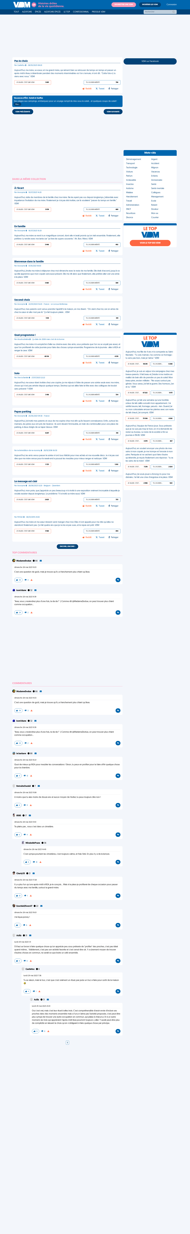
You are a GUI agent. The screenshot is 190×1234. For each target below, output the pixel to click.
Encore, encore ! (67, 546)
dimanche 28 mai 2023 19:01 (25, 913)
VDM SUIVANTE (113, 112)
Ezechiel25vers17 (24, 906)
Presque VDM (98, 12)
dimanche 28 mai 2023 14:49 (35, 849)
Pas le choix (21, 61)
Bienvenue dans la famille (29, 261)
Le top (67, 12)
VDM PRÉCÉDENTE (22, 112)
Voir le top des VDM (150, 243)
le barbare (21, 754)
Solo (17, 373)
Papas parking (22, 412)
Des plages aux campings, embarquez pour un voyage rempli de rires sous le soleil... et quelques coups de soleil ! (65, 101)
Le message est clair (25, 481)
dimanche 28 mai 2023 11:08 (25, 793)
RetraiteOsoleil (23, 786)
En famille (19, 226)
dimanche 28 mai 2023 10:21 (25, 760)
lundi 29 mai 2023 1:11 (22, 942)
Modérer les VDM (150, 5)
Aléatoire (27, 12)
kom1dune (21, 590)
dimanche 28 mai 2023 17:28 (25, 880)
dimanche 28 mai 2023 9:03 (25, 567)
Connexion (172, 5)
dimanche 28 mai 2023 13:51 (25, 822)
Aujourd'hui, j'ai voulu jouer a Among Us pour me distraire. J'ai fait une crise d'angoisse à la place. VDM (149, 475)
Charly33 (20, 874)
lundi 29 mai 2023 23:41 (41, 1006)
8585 (18, 816)
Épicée (38, 12)
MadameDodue (24, 561)
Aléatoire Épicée (52, 12)
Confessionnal (81, 12)
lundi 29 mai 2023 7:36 (32, 976)
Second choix (22, 300)
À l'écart (19, 188)
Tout (16, 12)
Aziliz (19, 936)
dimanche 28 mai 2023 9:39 (25, 597)
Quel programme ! (25, 335)
